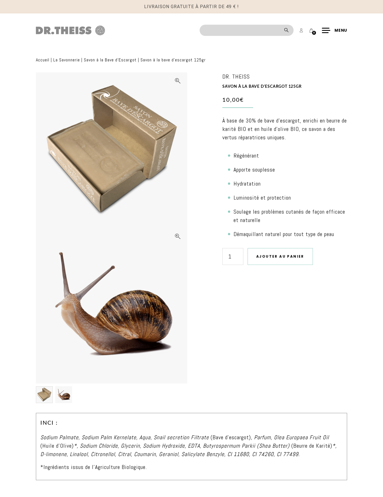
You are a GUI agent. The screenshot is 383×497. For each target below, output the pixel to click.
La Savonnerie (66, 60)
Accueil (42, 60)
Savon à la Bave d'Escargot (110, 60)
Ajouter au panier (280, 256)
